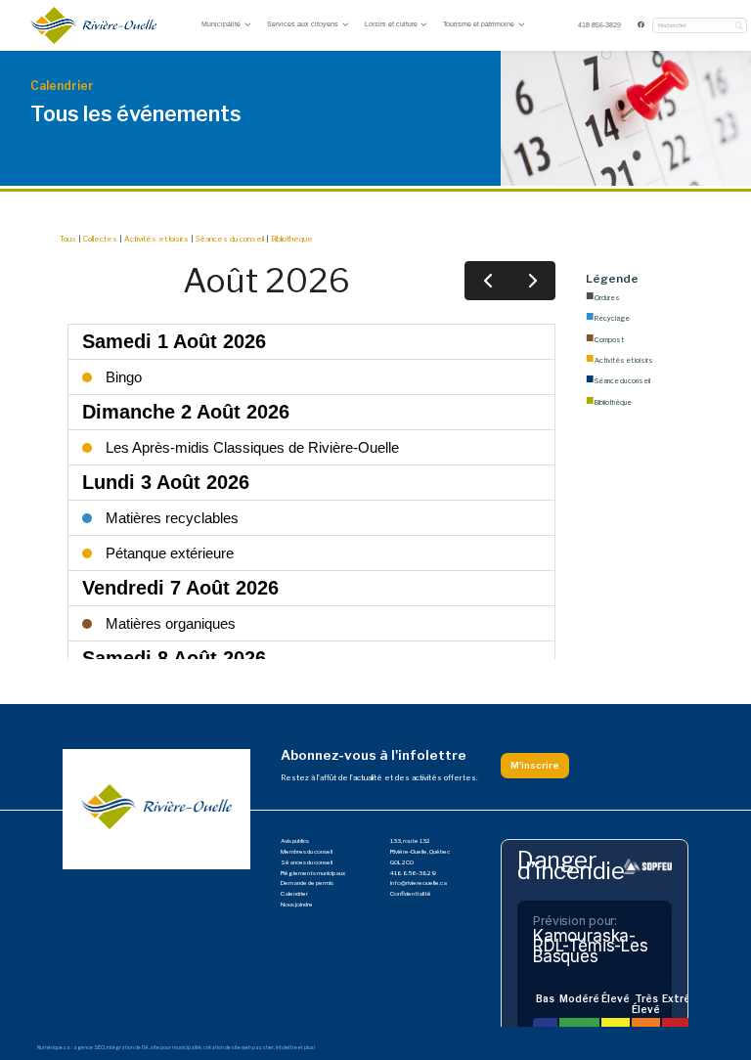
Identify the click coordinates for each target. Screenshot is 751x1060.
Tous (68, 239)
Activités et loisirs (156, 239)
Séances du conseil (230, 239)
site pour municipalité (176, 1047)
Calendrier (294, 894)
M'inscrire (534, 765)
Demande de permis (307, 883)
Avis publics (295, 841)
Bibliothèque (292, 239)
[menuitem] (600, 26)
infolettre (286, 1047)
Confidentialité (410, 894)
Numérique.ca (53, 1047)
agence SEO (89, 1047)
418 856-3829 (599, 25)
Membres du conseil (306, 852)
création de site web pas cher (238, 1047)
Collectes (100, 239)
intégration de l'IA (128, 1047)
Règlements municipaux (313, 873)
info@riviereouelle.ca (418, 883)
